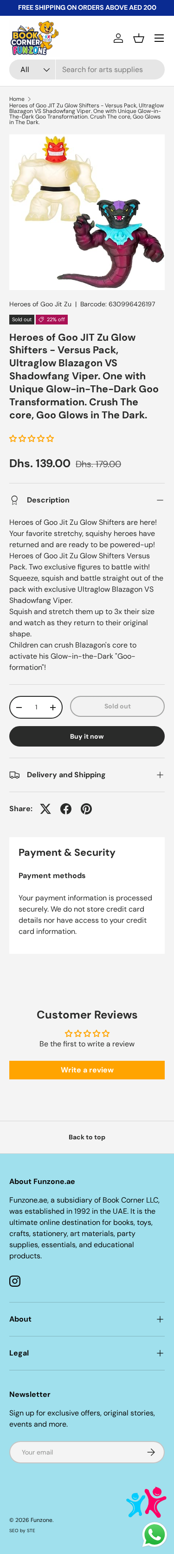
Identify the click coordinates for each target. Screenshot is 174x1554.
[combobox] (87, 69)
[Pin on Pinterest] (86, 809)
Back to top (87, 1137)
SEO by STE (22, 1531)
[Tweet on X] (45, 809)
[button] (139, 38)
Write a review (87, 1070)
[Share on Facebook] (66, 809)
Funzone (41, 1520)
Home (17, 99)
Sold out (117, 706)
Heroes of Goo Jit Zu (40, 304)
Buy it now (87, 736)
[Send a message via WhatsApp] (154, 1534)
